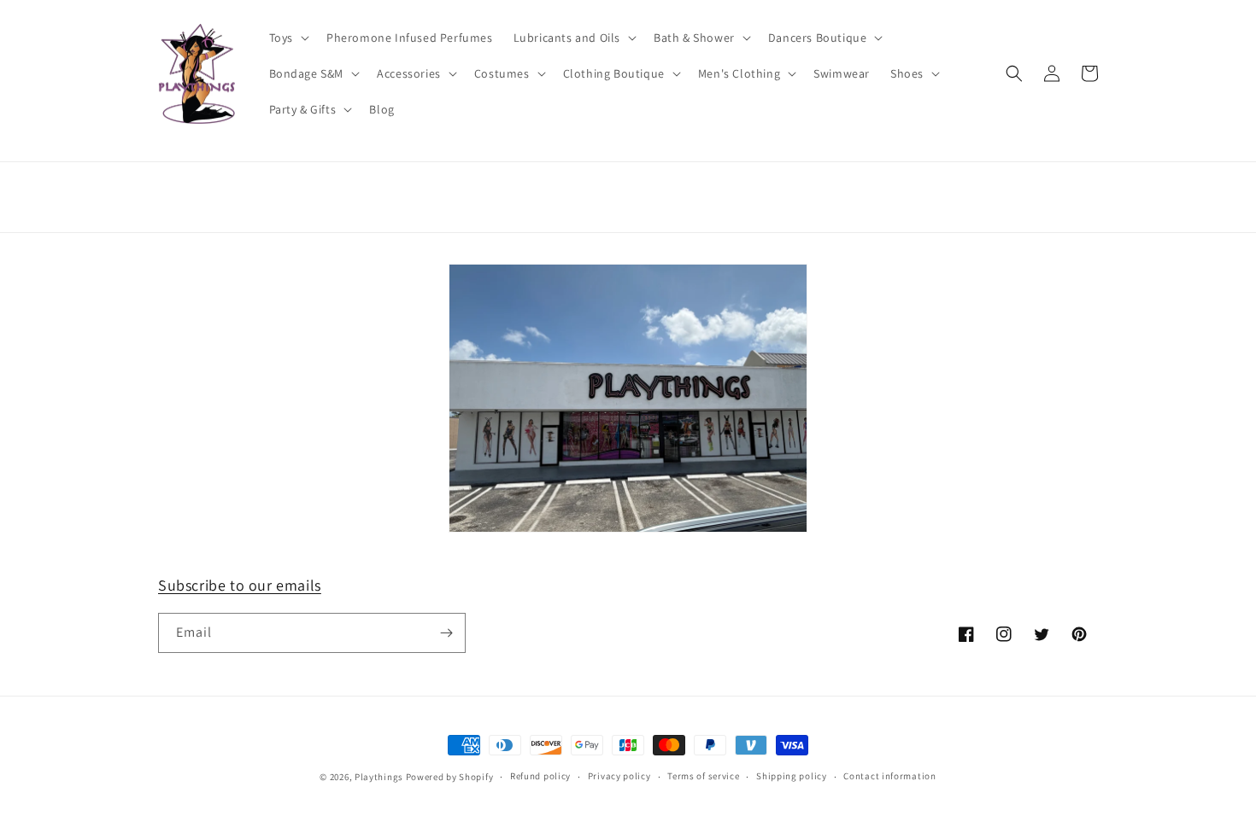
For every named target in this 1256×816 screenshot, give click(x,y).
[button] (287, 37)
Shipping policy (791, 776)
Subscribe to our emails (239, 585)
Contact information (889, 776)
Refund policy (540, 776)
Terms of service (703, 776)
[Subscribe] (446, 633)
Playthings (379, 777)
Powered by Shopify (450, 777)
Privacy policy (619, 776)
